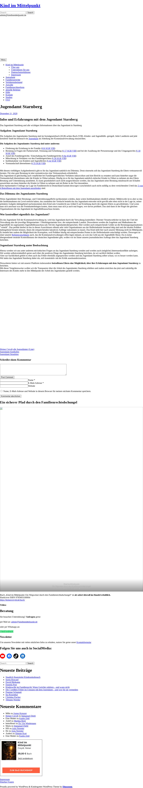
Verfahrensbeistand (14, 82)
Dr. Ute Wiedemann (27, 723)
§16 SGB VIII (48, 148)
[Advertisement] (71, 37)
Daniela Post (11, 684)
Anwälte (9, 85)
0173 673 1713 (6, 631)
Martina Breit (20, 721)
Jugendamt (10, 77)
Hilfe (8, 92)
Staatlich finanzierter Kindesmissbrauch (23, 677)
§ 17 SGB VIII (69, 151)
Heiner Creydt (6, 349)
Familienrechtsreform (15, 87)
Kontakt (9, 95)
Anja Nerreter (18, 728)
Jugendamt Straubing (9, 354)
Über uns (15, 67)
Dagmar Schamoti (14, 692)
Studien (9, 97)
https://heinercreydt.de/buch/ (12, 600)
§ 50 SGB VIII (59, 158)
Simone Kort (21, 733)
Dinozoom (67, 786)
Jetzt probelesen (25, 758)
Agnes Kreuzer (20, 713)
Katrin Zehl (24, 718)
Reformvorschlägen (20, 235)
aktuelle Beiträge (13, 90)
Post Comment (7, 377)
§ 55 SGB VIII (38, 163)
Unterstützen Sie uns (20, 70)
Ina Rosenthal (12, 695)
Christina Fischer (13, 697)
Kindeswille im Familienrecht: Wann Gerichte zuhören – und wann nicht (38, 687)
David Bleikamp (13, 682)
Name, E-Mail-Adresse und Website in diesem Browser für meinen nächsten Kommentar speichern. (47, 391)
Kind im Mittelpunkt (20, 5)
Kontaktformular (84, 642)
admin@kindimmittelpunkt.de (24, 622)
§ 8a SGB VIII (69, 156)
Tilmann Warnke (13, 700)
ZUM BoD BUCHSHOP (21, 770)
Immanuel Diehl (28, 716)
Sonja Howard (12, 679)
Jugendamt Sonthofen (9, 352)
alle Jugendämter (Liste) (23, 349)
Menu (3, 60)
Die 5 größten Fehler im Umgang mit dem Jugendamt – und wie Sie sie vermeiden (42, 690)
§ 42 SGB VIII (54, 161)
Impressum (16, 75)
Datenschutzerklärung (20, 72)
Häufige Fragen (7, 782)
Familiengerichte (13, 80)
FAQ (8, 100)
